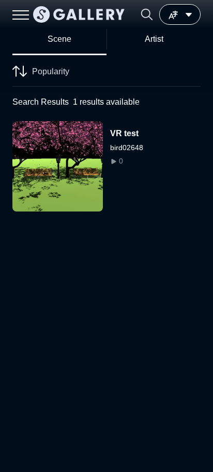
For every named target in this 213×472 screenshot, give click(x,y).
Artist (154, 39)
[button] (147, 14)
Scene (59, 39)
